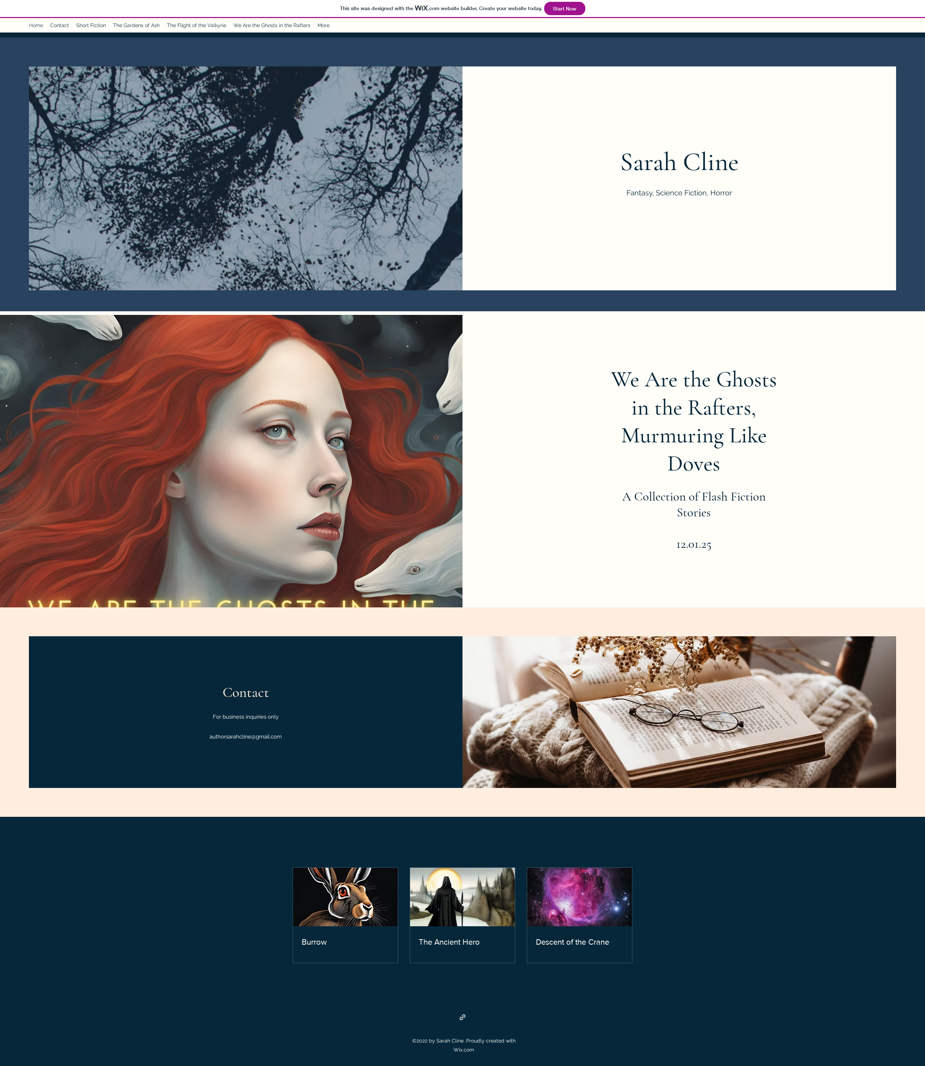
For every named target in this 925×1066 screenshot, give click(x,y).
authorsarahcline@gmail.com (246, 736)
